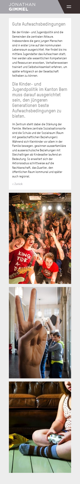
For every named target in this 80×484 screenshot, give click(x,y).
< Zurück (17, 184)
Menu (69, 7)
